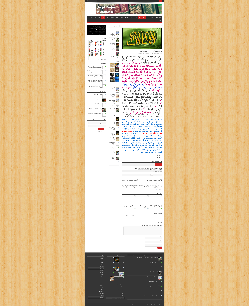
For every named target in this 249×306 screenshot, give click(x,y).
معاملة (103, 17)
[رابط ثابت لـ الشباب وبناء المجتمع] (117, 106)
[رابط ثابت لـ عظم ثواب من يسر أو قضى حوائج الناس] (142, 196)
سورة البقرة (122, 293)
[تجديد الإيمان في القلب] (117, 75)
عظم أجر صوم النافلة (98, 94)
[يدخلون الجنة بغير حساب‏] (117, 70)
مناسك (107, 17)
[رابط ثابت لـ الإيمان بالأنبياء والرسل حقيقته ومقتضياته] (104, 116)
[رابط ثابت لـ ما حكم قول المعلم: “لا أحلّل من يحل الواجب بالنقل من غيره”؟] (160, 260)
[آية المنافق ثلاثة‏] (112, 259)
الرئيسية (159, 25)
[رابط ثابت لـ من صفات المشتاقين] (155, 208)
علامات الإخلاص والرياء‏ (98, 103)
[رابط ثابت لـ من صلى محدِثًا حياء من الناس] (117, 46)
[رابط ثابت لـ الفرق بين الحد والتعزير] (117, 111)
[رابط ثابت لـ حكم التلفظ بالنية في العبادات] (160, 289)
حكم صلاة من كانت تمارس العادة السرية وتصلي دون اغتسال (114, 55)
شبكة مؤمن (155, 53)
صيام (131, 17)
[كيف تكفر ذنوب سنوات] (112, 79)
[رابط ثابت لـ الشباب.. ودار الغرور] (117, 125)
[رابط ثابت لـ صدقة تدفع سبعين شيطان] (117, 120)
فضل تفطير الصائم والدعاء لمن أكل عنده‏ (154, 180)
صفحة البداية (158, 17)
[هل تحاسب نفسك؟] (112, 70)
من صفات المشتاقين (158, 213)
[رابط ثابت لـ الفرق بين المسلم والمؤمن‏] (160, 274)
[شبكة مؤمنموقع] (156, 190)
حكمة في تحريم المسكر (153, 281)
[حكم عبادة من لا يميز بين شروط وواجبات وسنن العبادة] (117, 79)
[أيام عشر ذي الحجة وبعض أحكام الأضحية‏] (112, 269)
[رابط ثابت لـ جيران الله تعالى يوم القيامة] (160, 293)
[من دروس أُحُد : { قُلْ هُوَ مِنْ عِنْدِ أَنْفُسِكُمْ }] (121, 259)
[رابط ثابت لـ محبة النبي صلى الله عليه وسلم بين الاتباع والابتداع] (117, 135)
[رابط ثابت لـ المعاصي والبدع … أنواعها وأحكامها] (117, 145)
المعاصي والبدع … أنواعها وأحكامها (112, 143)
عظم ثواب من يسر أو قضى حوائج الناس (112, 95)
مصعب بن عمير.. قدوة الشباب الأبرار (112, 138)
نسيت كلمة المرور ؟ (101, 131)
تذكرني (95, 128)
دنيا (91, 17)
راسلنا (152, 17)
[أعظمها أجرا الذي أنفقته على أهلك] (112, 75)
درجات (117, 17)
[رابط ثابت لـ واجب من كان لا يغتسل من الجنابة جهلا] (117, 130)
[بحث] (88, 1)
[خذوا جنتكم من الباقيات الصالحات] (117, 65)
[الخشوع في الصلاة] (116, 278)
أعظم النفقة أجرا (121, 291)
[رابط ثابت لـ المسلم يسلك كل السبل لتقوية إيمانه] (117, 102)
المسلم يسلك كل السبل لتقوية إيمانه (112, 100)
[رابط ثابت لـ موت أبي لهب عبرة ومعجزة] (128, 196)
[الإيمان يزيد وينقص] (116, 274)
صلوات (135, 17)
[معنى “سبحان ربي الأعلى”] (112, 274)
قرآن (148, 17)
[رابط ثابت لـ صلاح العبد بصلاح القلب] (128, 208)
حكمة (140, 17)
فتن (99, 17)
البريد (161, 240)
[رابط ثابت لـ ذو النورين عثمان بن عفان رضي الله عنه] (160, 298)
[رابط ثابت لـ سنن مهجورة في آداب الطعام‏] (117, 164)
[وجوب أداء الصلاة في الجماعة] (121, 274)
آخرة (160, 20)
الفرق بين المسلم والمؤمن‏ (153, 271)
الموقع (160, 243)
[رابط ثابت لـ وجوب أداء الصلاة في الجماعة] (160, 279)
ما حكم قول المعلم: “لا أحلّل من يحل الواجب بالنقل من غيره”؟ (147, 257)
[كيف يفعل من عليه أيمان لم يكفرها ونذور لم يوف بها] (116, 264)
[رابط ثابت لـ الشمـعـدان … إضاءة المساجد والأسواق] (117, 41)
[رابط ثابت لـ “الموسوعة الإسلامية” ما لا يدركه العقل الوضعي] (104, 111)
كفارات (112, 17)
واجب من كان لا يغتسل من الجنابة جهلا (112, 128)
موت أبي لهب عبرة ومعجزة (129, 206)
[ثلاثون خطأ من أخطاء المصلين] (112, 264)
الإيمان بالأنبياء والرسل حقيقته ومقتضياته (95, 113)
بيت (156, 20)
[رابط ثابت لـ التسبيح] (142, 208)
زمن (95, 17)
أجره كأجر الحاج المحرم (120, 286)
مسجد (148, 20)
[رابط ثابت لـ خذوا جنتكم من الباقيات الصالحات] (117, 154)
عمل (153, 20)
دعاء (122, 17)
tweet (157, 174)
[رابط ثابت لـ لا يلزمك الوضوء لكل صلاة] (117, 51)
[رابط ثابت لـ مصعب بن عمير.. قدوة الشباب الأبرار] (117, 140)
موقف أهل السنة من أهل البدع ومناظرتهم (130, 180)
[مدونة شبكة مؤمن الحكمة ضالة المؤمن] (129, 12)
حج (144, 20)
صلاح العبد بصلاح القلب (130, 215)
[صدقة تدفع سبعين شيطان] (116, 259)
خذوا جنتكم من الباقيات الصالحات (112, 152)
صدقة (126, 17)
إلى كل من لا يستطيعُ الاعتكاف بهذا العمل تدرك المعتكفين (156, 206)
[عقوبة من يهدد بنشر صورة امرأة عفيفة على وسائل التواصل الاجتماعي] (121, 278)
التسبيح (146, 215)
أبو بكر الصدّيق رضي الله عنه (153, 262)
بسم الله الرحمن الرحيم (153, 266)
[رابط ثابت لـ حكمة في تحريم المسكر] (160, 284)
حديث (102, 266)
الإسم (161, 236)
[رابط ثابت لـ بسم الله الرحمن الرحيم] (160, 269)
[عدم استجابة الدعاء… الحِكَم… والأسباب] (112, 278)
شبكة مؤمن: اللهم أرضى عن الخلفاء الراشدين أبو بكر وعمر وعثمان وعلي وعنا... (95, 86)
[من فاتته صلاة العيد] (121, 269)
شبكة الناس (152, 304)
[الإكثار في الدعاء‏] (121, 264)
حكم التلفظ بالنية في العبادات (152, 286)
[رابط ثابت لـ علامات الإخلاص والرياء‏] (104, 106)
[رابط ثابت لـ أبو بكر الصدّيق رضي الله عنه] (160, 265)
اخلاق (144, 17)
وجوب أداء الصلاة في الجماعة (152, 276)
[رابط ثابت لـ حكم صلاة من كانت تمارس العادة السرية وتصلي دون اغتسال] (117, 55)
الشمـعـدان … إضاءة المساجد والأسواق (112, 39)
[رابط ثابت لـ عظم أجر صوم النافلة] (104, 97)
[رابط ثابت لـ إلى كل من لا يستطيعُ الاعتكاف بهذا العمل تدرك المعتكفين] (155, 196)
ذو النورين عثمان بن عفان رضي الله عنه (151, 295)
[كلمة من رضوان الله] (112, 65)
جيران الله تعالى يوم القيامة (153, 290)
